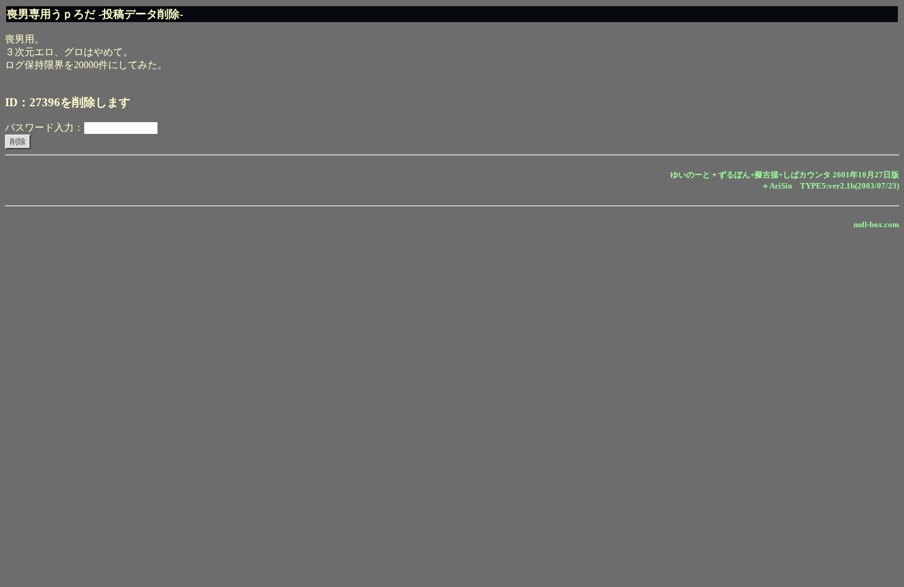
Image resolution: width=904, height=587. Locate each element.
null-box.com (876, 224)
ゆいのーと (690, 174)
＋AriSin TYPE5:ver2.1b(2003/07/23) (830, 185)
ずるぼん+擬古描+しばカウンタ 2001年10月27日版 (808, 174)
